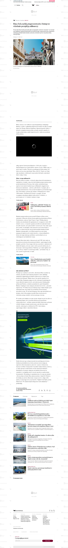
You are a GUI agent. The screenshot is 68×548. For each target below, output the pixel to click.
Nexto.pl (44, 518)
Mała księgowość (46, 520)
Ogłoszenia (34, 517)
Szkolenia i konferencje (18, 528)
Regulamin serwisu (25, 518)
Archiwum (34, 520)
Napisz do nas (16, 518)
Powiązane (16, 396)
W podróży (22, 20)
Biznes (32, 202)
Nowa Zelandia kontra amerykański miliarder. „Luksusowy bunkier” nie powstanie (40, 260)
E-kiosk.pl (45, 516)
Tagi (42, 396)
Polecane (25, 396)
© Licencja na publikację (21, 388)
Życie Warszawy (46, 524)
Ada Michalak (19, 120)
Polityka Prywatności (25, 516)
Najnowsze (34, 396)
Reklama (34, 516)
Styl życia (17, 20)
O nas (14, 516)
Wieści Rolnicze (46, 522)
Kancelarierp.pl (46, 521)
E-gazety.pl (45, 517)
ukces (37, 5)
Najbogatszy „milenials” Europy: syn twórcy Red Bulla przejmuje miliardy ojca (41, 206)
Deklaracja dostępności (25, 521)
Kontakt (15, 517)
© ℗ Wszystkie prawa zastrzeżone (23, 389)
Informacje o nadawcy (25, 520)
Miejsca (26, 20)
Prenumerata (35, 518)
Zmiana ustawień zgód (25, 517)
